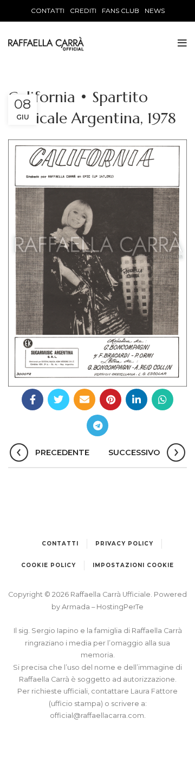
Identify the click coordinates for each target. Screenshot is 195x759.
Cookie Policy (48, 565)
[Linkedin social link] (136, 399)
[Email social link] (84, 399)
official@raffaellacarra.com (97, 715)
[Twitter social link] (58, 399)
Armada (77, 607)
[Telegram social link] (97, 425)
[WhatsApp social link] (162, 399)
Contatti (60, 543)
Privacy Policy (124, 543)
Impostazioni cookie (133, 565)
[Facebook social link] (32, 399)
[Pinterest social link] (110, 399)
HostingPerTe (120, 607)
